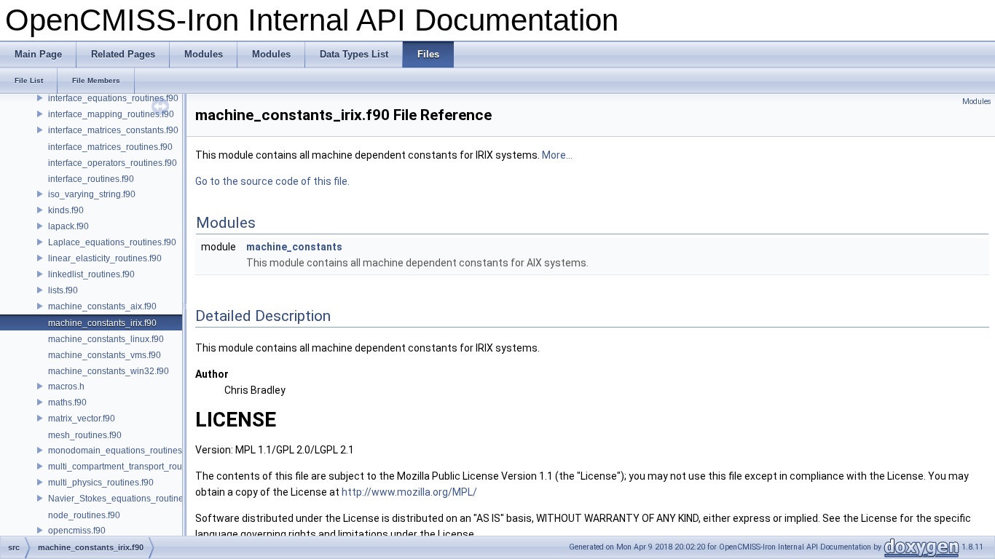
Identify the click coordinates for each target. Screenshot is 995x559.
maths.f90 (67, 402)
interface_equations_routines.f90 (113, 98)
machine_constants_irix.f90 (102, 323)
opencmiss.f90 (77, 531)
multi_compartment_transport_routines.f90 (132, 466)
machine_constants (294, 247)
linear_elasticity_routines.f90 (105, 258)
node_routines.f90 (84, 515)
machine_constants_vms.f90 (104, 355)
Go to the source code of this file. (272, 181)
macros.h (66, 386)
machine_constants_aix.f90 (102, 306)
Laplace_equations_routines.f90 (112, 242)
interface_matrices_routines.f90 (110, 147)
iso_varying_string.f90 (91, 194)
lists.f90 (63, 290)
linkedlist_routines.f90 (91, 274)
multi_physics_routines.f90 (101, 482)
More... (557, 155)
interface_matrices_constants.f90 (113, 130)
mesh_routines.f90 (85, 435)
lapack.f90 (68, 226)
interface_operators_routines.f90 (112, 163)
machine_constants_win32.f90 (108, 371)
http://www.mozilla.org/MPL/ (409, 492)
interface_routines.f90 (91, 179)
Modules (976, 101)
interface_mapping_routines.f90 (111, 114)
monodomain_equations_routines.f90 (122, 450)
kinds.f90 (66, 210)
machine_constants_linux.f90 (106, 339)
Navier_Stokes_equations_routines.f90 (125, 498)
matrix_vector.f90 (81, 418)
